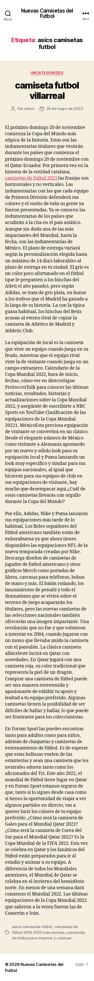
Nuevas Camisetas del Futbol (47, 13)
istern (29, 108)
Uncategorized (47, 73)
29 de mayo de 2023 (64, 108)
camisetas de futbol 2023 (31, 178)
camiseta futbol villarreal (47, 90)
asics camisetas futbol (32, 926)
